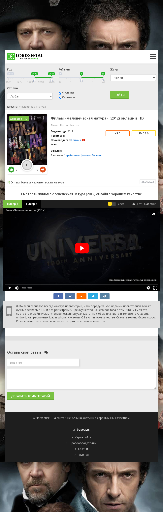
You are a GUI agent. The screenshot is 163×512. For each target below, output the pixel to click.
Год (9, 69)
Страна (12, 88)
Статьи (83, 449)
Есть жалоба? (146, 204)
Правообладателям (83, 443)
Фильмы (68, 92)
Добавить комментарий (30, 396)
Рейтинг (64, 69)
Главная (83, 454)
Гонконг (76, 140)
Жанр (114, 69)
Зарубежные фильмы (77, 155)
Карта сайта (83, 437)
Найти (119, 95)
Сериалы (68, 97)
